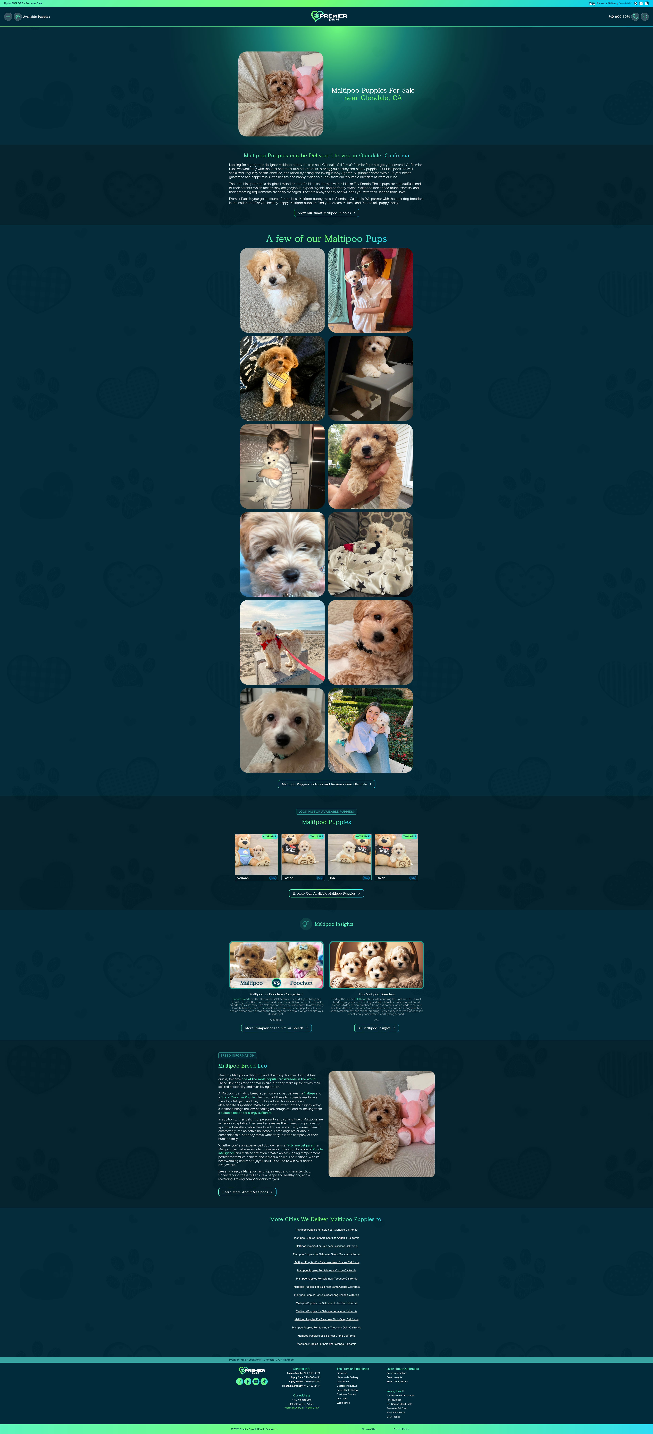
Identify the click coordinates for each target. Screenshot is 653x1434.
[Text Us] (645, 17)
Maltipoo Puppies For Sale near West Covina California (326, 1262)
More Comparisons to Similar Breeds (274, 1028)
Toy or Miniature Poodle (238, 1097)
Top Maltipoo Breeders (377, 994)
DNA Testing (393, 1416)
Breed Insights (394, 1377)
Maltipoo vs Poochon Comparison (276, 994)
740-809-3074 (619, 16)
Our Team (342, 1398)
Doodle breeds (241, 999)
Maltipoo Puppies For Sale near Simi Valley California (326, 1319)
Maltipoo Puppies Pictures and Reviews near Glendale (325, 784)
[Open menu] (8, 17)
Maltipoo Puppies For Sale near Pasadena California (326, 1246)
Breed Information (396, 1373)
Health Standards (396, 1412)
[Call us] (635, 17)
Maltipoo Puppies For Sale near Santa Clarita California (327, 1286)
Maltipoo (361, 999)
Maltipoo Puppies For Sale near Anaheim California (326, 1311)
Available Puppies (36, 16)
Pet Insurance (394, 1399)
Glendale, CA (272, 1359)
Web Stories (343, 1402)
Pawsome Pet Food (397, 1408)
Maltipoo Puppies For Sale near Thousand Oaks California (326, 1327)
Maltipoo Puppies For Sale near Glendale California (326, 1229)
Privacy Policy (401, 1429)
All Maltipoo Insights (374, 1028)
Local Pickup (343, 1381)
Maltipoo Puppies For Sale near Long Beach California (326, 1295)
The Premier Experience (353, 1369)
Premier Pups (237, 1359)
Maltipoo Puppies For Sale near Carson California (326, 1270)
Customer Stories (346, 1394)
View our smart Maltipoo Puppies (325, 213)
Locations (255, 1359)
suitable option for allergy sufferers (246, 1113)
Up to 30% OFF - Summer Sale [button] (23, 3)
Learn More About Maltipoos (245, 1192)
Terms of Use (369, 1429)
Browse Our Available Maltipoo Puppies (324, 893)
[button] (636, 3)
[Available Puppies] (18, 17)
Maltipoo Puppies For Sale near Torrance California (326, 1278)
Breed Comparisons (397, 1381)
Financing (342, 1373)
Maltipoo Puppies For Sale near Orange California (326, 1343)
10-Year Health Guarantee (400, 1395)
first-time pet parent (300, 1145)
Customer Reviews (347, 1385)
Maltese (309, 1093)
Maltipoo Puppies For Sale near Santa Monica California (326, 1254)
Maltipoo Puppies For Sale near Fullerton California (326, 1303)
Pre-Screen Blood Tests (399, 1404)
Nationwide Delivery (347, 1377)
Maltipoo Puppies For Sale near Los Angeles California (326, 1237)
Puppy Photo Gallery (347, 1390)
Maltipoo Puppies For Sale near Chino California (326, 1335)
